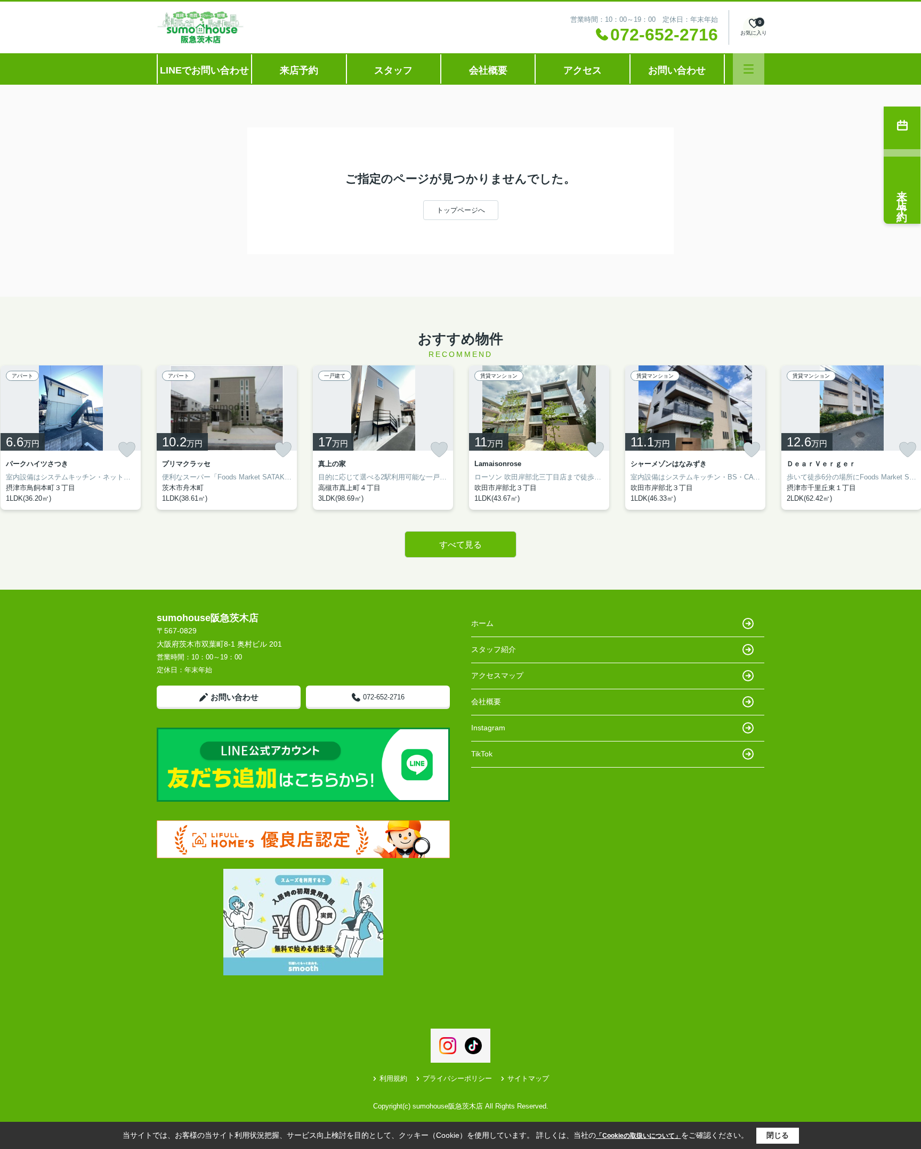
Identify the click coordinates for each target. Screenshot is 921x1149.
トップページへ (461, 210)
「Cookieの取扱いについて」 (638, 1135)
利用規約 (393, 1078)
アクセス (582, 70)
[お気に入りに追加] (126, 450)
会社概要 (488, 70)
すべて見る (460, 544)
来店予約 (299, 70)
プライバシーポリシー (457, 1078)
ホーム (482, 623)
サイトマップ (528, 1078)
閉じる (777, 1135)
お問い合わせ (677, 70)
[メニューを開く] (748, 69)
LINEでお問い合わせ (204, 70)
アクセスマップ (497, 675)
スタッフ (393, 70)
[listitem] (227, 437)
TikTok (481, 753)
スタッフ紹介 (493, 649)
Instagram (488, 727)
